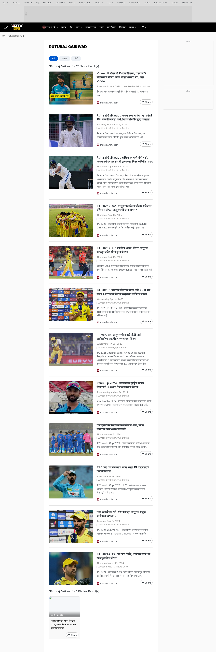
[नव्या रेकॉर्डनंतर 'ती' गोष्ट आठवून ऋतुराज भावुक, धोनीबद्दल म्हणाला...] (71, 526)
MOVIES (47, 3)
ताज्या (63, 27)
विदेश (102, 27)
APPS (147, 3)
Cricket (60, 3)
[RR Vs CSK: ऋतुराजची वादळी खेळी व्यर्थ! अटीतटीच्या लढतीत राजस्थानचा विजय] (71, 352)
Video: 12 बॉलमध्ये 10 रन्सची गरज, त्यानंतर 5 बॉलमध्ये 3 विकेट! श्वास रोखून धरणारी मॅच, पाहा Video (121, 77)
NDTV (6, 3)
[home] (17, 26)
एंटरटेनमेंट (111, 27)
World (16, 3)
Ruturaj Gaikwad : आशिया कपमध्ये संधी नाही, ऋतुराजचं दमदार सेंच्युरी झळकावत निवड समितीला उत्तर (125, 159)
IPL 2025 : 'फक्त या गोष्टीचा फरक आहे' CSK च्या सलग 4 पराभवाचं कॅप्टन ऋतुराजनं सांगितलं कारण (123, 292)
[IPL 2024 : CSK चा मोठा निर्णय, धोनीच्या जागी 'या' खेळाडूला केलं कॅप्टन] (71, 568)
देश (71, 27)
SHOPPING (134, 3)
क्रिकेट (122, 27)
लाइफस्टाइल (91, 27)
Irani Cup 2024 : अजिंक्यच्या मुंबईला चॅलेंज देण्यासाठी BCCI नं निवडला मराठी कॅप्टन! (120, 385)
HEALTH (99, 3)
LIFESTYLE (85, 3)
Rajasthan (161, 3)
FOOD (72, 3)
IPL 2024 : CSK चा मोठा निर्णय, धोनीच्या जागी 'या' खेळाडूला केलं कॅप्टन (124, 556)
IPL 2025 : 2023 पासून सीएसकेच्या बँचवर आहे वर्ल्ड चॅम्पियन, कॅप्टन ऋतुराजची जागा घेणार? (124, 208)
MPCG (175, 3)
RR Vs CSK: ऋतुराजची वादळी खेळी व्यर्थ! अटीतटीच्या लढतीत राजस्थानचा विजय (119, 336)
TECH (110, 3)
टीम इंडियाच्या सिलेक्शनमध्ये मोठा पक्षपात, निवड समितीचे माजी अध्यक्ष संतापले (120, 427)
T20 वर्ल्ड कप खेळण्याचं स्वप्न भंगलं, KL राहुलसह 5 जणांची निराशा (123, 469)
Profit (28, 3)
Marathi (187, 3)
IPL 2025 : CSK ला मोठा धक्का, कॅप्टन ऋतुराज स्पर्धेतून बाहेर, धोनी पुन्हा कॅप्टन (122, 250)
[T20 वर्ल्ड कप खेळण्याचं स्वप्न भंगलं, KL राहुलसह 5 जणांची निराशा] (71, 483)
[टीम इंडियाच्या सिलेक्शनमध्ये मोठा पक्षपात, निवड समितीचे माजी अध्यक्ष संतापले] (71, 439)
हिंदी (37, 3)
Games (121, 3)
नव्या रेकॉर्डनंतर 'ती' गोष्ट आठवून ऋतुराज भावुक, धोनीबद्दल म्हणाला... (122, 514)
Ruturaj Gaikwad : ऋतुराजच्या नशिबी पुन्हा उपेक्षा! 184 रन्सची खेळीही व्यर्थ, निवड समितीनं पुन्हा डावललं (124, 117)
